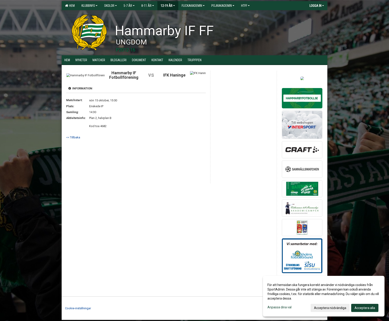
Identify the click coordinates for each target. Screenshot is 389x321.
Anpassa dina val (279, 307)
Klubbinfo (88, 5)
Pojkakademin (221, 5)
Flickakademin (192, 5)
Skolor (109, 5)
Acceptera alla (365, 308)
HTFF (244, 5)
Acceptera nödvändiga (330, 308)
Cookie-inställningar (78, 308)
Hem (71, 5)
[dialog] (323, 296)
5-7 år (128, 5)
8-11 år (146, 5)
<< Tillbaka (73, 137)
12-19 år (166, 5)
